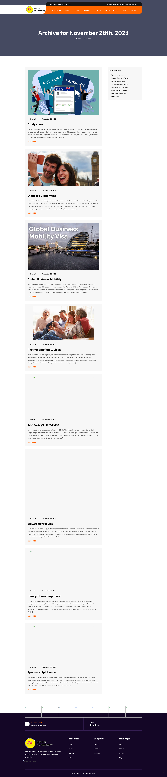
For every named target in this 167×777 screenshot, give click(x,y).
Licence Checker (111, 10)
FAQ (70, 758)
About (68, 10)
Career (71, 749)
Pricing (98, 10)
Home (78, 39)
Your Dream (56, 10)
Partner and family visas (44, 349)
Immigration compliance (44, 596)
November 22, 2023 (49, 344)
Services (86, 10)
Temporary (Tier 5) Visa (43, 424)
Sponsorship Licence (42, 672)
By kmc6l (33, 119)
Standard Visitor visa (42, 195)
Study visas (35, 124)
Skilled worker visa (40, 523)
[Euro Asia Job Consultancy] (36, 9)
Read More (32, 141)
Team (77, 10)
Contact (133, 10)
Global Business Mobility (45, 279)
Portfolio (97, 749)
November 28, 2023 (49, 119)
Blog (124, 10)
